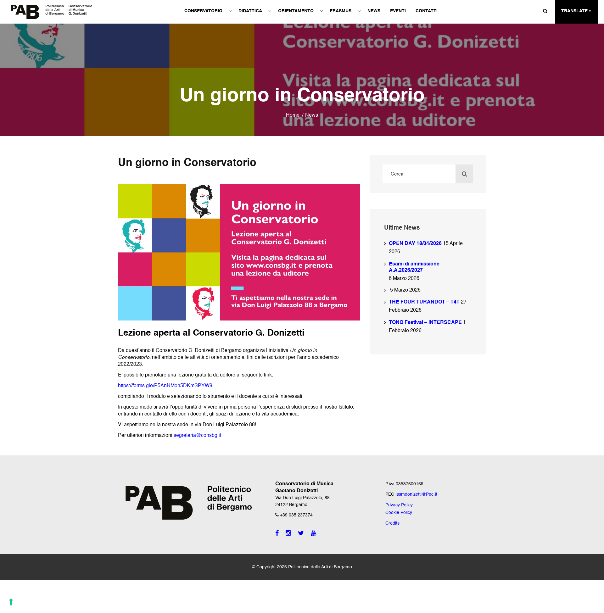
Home (292, 115)
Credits (392, 523)
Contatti (427, 11)
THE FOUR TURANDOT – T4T (424, 302)
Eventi (398, 11)
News (373, 11)
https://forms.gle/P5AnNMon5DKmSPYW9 (165, 385)
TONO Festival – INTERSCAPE (425, 322)
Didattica (250, 11)
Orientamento (296, 11)
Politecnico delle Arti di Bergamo (320, 567)
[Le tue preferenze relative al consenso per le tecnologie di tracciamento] (11, 602)
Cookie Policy (398, 512)
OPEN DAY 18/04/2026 (415, 243)
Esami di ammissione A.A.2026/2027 (414, 267)
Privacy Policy (399, 505)
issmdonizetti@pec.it (416, 494)
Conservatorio (203, 11)
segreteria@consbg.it (197, 435)
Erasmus (340, 11)
